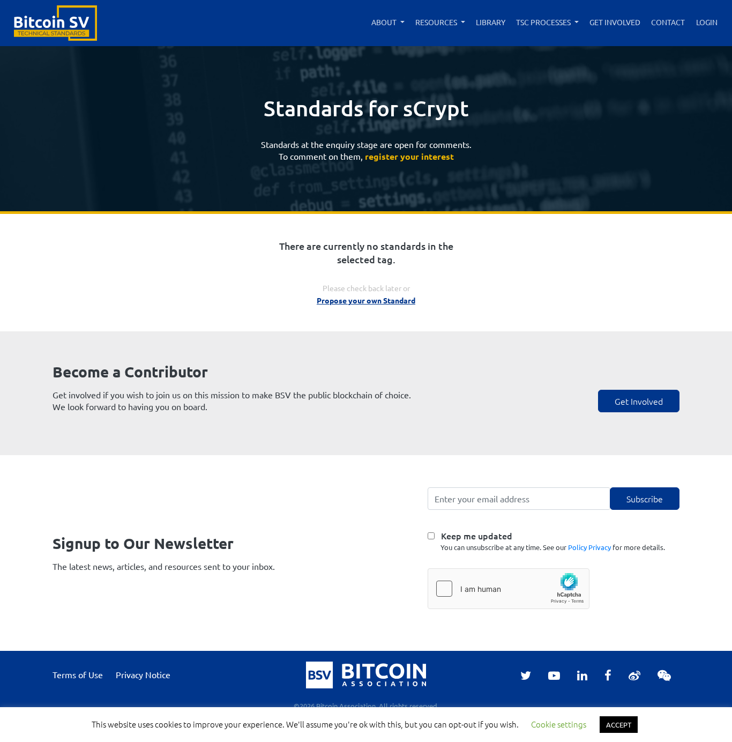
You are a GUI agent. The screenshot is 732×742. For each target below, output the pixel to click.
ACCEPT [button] (618, 724)
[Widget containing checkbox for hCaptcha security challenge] (508, 588)
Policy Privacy (589, 547)
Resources (436, 22)
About (384, 22)
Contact (668, 22)
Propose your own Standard (366, 300)
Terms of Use (78, 674)
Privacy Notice (143, 674)
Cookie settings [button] (558, 724)
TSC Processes (543, 22)
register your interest (409, 156)
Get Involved (614, 22)
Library (490, 22)
